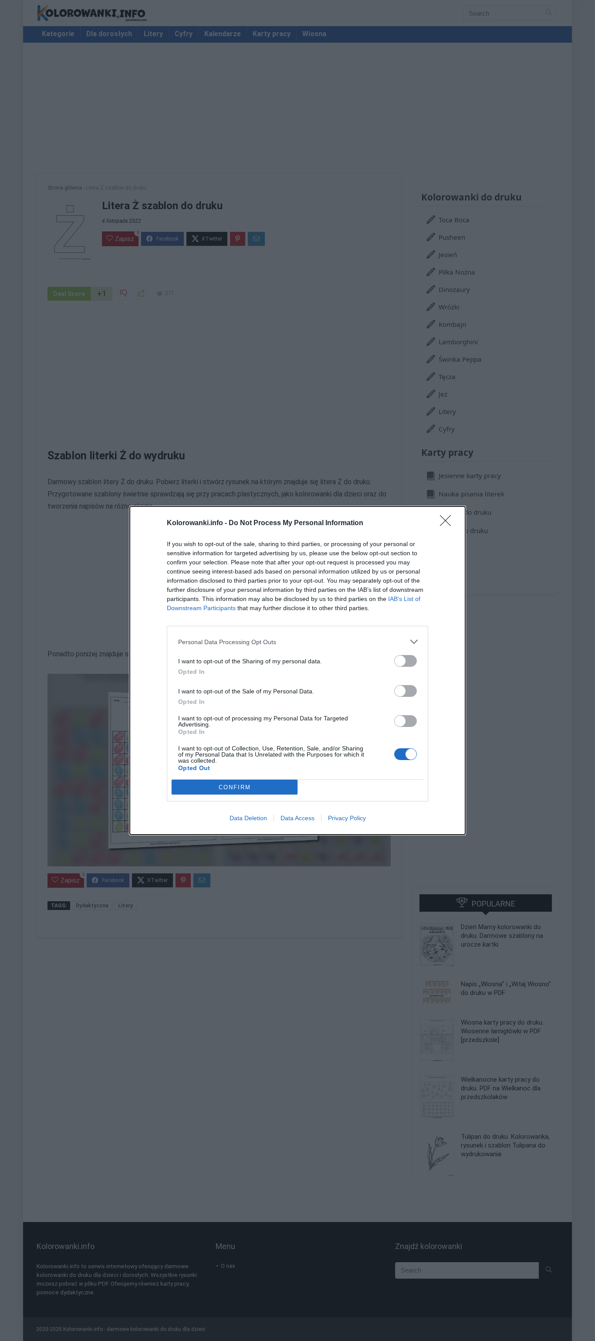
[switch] (405, 661)
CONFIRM (235, 787)
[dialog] (297, 670)
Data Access (297, 818)
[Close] (448, 523)
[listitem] (297, 641)
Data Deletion (248, 818)
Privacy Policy (347, 818)
